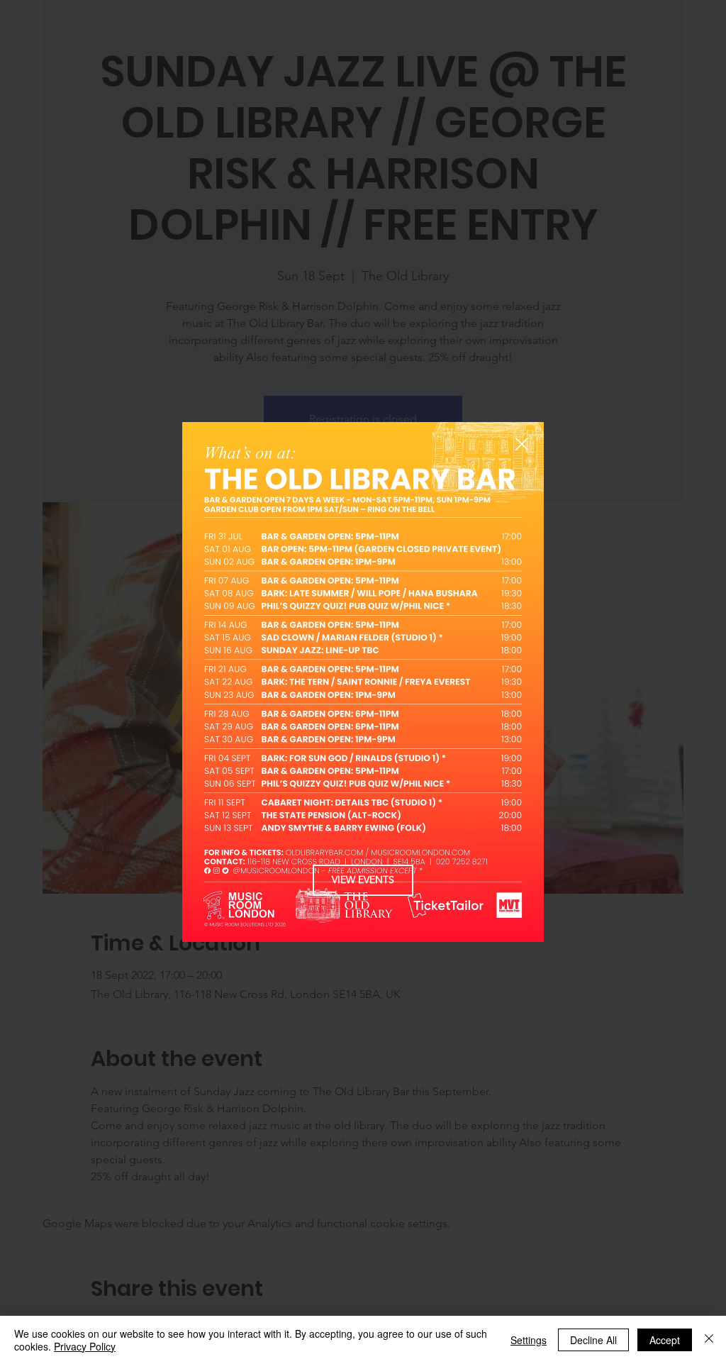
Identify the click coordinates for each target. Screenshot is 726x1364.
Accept (664, 1340)
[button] (521, 445)
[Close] (708, 1340)
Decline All (593, 1340)
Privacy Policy (85, 1346)
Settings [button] (528, 1340)
